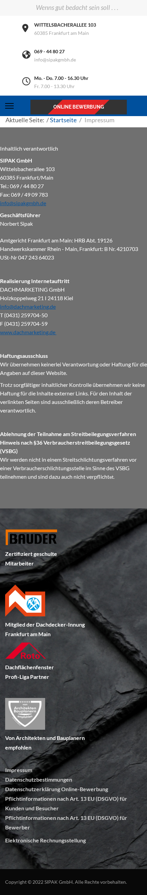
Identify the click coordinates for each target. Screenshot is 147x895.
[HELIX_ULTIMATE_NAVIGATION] (9, 106)
